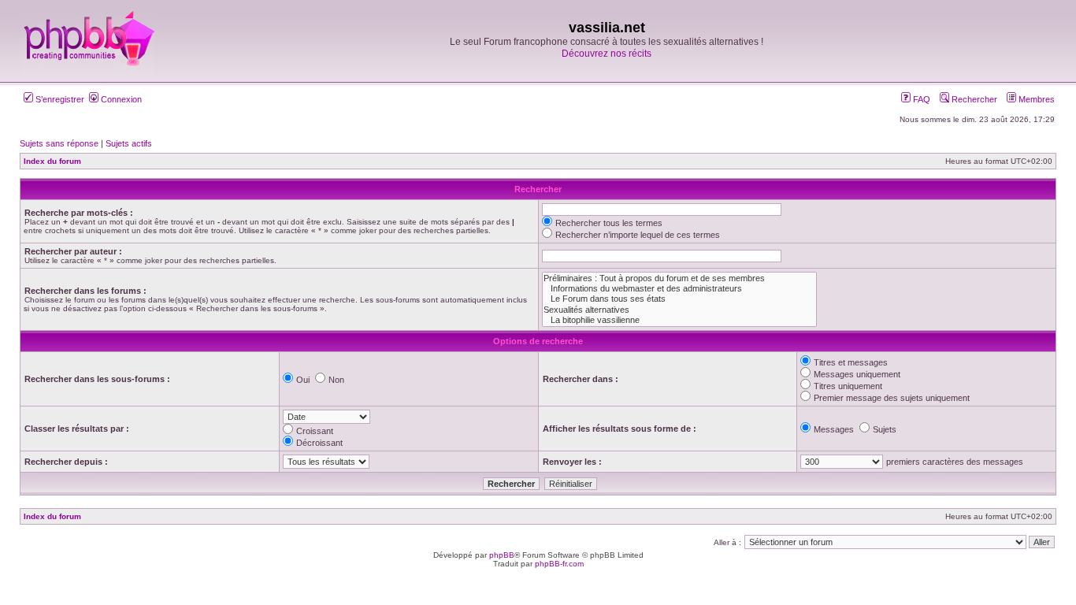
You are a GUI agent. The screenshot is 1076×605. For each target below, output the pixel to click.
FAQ (920, 99)
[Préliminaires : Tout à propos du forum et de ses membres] (679, 278)
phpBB (501, 555)
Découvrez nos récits (606, 53)
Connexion (120, 99)
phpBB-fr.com (559, 563)
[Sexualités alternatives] (679, 310)
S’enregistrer (58, 99)
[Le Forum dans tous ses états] (679, 299)
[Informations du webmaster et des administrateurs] (679, 289)
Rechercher (973, 99)
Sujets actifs (129, 143)
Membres (1035, 99)
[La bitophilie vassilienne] (679, 320)
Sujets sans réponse (59, 143)
